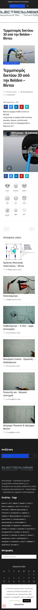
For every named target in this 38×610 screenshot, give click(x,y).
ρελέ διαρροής (22, 538)
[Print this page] (27, 108)
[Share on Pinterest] (22, 108)
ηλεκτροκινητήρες (8, 522)
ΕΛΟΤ (4, 506)
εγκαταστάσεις (7, 519)
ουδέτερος (15, 535)
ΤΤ (22, 506)
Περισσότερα (19, 604)
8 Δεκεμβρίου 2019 (12, 432)
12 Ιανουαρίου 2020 (12, 333)
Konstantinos (28, 92)
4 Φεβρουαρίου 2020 (13, 300)
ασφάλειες (5, 516)
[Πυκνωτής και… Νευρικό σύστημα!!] (19, 381)
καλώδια (5, 529)
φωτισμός (15, 545)
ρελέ (14, 538)
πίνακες (31, 535)
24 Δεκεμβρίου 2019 (12, 399)
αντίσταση (6, 513)
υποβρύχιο (30, 541)
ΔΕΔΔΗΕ (23, 503)
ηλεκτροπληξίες (7, 525)
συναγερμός (6, 541)
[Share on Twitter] (11, 108)
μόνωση (26, 532)
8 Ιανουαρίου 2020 (12, 366)
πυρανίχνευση (6, 538)
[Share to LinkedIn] (16, 108)
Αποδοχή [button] (27, 601)
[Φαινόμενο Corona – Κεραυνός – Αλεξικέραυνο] (19, 348)
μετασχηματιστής (8, 532)
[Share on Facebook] (6, 108)
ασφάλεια (25, 513)
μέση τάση (31, 529)
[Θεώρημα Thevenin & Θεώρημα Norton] (19, 414)
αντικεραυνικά (16, 513)
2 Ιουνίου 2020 (11, 92)
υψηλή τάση (6, 545)
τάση (23, 541)
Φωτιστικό (6, 509)
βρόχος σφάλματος (16, 516)
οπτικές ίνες (6, 535)
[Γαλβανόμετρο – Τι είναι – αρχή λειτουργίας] (19, 315)
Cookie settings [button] (14, 601)
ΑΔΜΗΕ (16, 503)
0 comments (10, 95)
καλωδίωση (26, 525)
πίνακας (23, 535)
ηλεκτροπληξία (20, 522)
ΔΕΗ (30, 503)
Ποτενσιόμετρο (10, 295)
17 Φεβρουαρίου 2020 (13, 270)
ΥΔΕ (27, 506)
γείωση (27, 516)
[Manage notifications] (4, 606)
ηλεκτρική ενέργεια (19, 519)
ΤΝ (18, 506)
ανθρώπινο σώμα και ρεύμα (19, 509)
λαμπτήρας (22, 529)
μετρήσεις (18, 532)
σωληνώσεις (15, 541)
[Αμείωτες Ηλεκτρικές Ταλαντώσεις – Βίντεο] (19, 252)
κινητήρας (13, 529)
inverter (5, 503)
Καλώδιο (11, 506)
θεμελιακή (18, 525)
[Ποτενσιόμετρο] (19, 285)
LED (10, 503)
